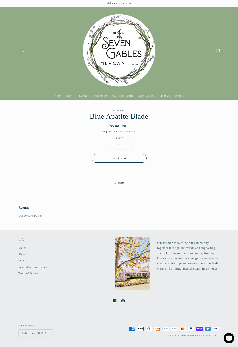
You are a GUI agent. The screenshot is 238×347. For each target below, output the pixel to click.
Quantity (119, 137)
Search (22, 247)
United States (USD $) (34, 333)
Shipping (106, 131)
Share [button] (121, 182)
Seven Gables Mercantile (188, 335)
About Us (24, 254)
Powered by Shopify (210, 335)
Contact (23, 260)
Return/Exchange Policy (32, 267)
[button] (22, 50)
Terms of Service (28, 273)
